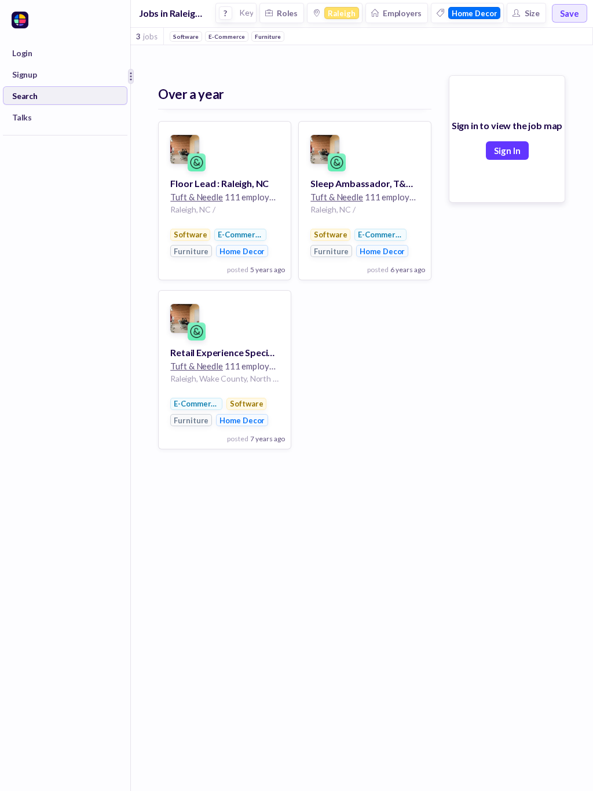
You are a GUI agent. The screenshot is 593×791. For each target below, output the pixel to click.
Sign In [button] (507, 150)
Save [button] (569, 13)
